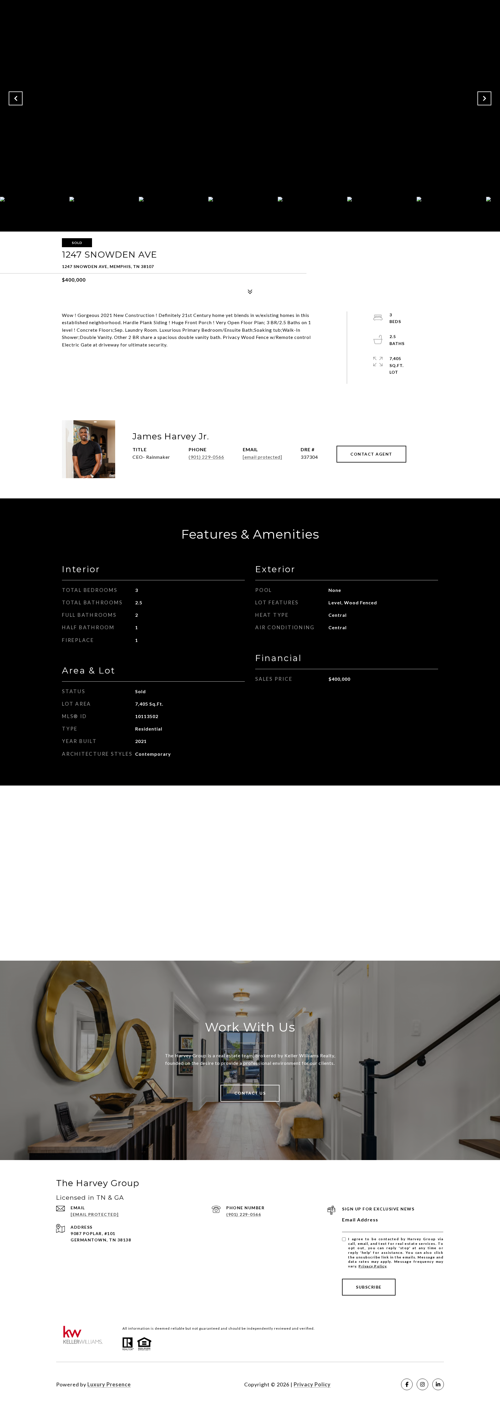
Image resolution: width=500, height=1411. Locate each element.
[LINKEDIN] (438, 1384)
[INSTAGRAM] (422, 1384)
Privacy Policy (372, 1266)
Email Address (360, 1219)
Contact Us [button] (250, 1093)
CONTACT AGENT (371, 454)
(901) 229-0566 (206, 457)
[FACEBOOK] (407, 1384)
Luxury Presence (109, 1384)
